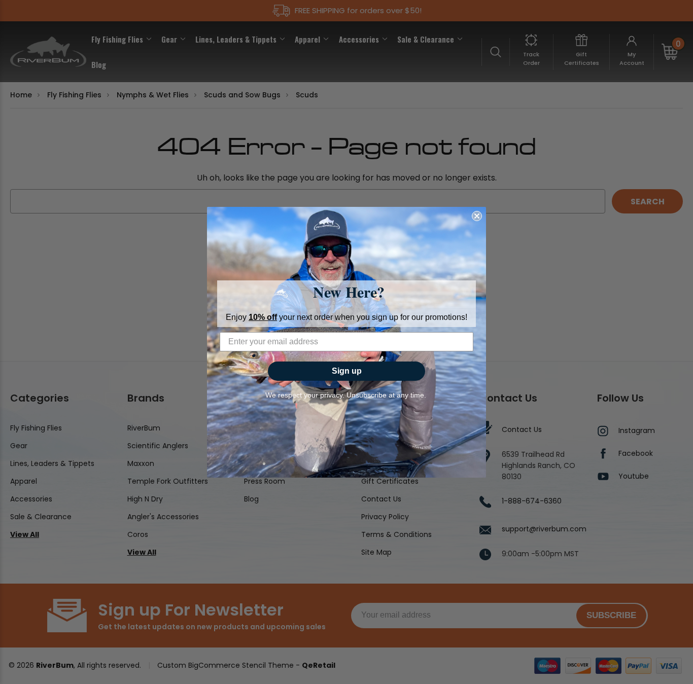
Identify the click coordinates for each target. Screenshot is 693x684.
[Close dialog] (477, 216)
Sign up (347, 371)
